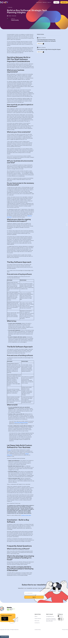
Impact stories (39, 2)
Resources (45, 2)
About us (49, 2)
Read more (40, 43)
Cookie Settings (4, 636)
